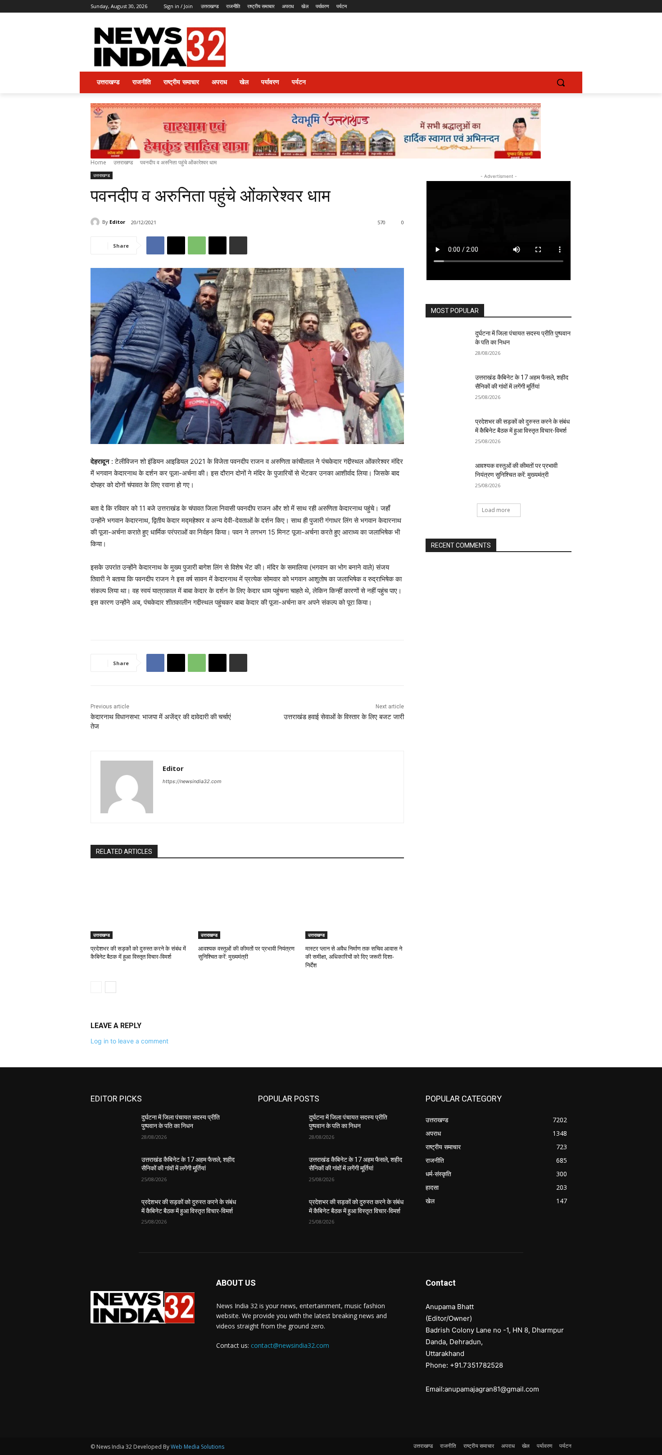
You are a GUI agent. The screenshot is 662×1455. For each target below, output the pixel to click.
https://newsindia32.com (192, 781)
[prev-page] (96, 987)
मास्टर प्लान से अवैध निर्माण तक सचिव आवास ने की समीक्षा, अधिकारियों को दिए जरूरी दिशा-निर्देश (353, 956)
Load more (496, 510)
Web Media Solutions (197, 1446)
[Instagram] (529, 6)
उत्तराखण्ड (123, 162)
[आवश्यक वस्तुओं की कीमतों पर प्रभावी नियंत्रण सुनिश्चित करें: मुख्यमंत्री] (247, 904)
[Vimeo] (554, 6)
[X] (541, 6)
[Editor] (96, 222)
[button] (560, 82)
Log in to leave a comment (129, 1041)
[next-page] (110, 987)
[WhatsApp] (197, 245)
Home (98, 162)
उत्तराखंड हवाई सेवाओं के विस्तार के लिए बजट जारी (344, 717)
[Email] (218, 245)
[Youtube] (566, 6)
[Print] (238, 245)
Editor (117, 221)
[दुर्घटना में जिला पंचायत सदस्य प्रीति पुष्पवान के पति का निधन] (447, 344)
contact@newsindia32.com (290, 1345)
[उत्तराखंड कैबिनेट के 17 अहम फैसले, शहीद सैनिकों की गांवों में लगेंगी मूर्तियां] (447, 388)
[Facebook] (516, 6)
